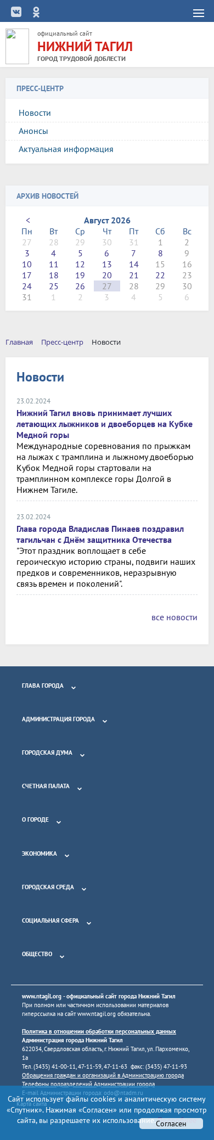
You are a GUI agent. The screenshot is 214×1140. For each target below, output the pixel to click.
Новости (35, 112)
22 (160, 274)
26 (80, 285)
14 (134, 264)
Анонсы (33, 130)
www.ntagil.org (41, 996)
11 (54, 264)
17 (27, 274)
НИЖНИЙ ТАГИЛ (85, 46)
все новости (174, 616)
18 (54, 274)
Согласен (171, 1123)
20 (107, 274)
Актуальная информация (66, 148)
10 (27, 264)
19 (80, 274)
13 (107, 264)
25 (54, 285)
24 (27, 285)
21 (134, 274)
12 (80, 264)
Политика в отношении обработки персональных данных (99, 1031)
